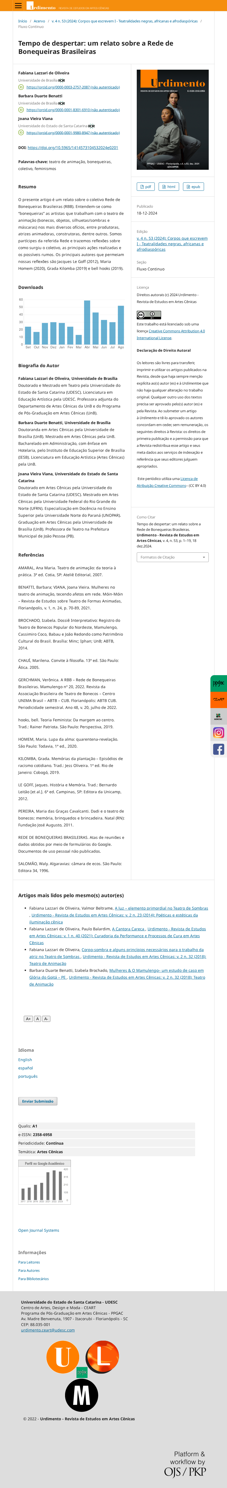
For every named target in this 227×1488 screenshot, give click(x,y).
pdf (148, 186)
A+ (28, 1019)
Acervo (39, 21)
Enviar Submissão (37, 1101)
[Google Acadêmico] (44, 1203)
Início (22, 21)
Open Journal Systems (38, 1230)
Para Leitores (29, 1262)
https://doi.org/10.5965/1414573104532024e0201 (73, 147)
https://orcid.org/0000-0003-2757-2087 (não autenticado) (73, 87)
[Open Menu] (18, 5)
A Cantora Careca (128, 928)
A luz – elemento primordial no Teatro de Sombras (161, 908)
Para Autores (29, 1270)
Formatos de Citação (158, 557)
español (25, 1068)
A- (46, 1019)
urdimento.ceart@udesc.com (48, 1330)
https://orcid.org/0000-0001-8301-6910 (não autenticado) (73, 109)
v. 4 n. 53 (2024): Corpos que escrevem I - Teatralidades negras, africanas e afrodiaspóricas (125, 21)
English (25, 1059)
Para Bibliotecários (33, 1278)
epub (195, 186)
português (28, 1076)
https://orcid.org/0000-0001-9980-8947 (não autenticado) (73, 132)
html (171, 186)
